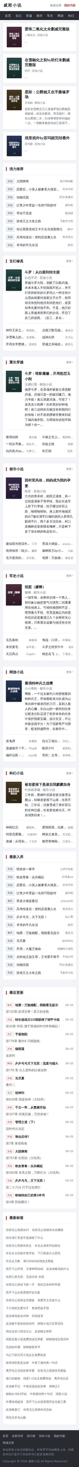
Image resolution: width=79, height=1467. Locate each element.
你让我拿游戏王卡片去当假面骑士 (39, 229)
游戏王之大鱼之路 (28, 221)
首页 (8, 15)
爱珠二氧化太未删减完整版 (47, 29)
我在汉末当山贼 (16, 1417)
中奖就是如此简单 (34, 1386)
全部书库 (17, 1436)
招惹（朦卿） (35, 587)
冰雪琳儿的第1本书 (15, 337)
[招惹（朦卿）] (14, 595)
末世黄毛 (12, 647)
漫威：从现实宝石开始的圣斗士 (16, 841)
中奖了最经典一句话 (44, 1362)
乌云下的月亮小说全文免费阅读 (26, 1355)
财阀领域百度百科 (57, 1339)
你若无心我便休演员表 (37, 1409)
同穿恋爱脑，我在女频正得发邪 (16, 834)
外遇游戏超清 (14, 1401)
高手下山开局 (14, 1269)
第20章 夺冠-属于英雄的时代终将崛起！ (33, 1026)
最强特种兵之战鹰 (39, 683)
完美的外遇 (13, 1347)
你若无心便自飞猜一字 (20, 1284)
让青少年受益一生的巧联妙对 (36, 205)
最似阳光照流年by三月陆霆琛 (18, 543)
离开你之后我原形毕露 (20, 1370)
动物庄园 (22, 197)
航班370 (48, 748)
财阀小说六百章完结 (50, 1323)
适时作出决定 (15, 1128)
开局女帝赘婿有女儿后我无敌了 (16, 344)
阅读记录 (55, 5)
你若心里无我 (14, 1276)
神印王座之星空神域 (15, 330)
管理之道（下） (26, 1122)
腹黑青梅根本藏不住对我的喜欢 (51, 841)
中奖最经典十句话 (41, 1394)
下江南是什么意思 (49, 1253)
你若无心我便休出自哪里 (47, 1230)
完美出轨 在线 (35, 1276)
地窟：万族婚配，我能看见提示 (52, 558)
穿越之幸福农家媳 (52, 344)
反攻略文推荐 (43, 1331)
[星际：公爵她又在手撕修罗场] (14, 100)
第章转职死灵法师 (17, 1362)
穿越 (29, 15)
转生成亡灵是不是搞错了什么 (24, 1237)
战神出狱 (48, 337)
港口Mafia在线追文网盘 (38, 1261)
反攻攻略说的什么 (57, 1269)
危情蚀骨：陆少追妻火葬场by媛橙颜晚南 (18, 550)
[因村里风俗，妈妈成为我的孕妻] (14, 488)
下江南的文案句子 (17, 1308)
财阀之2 (54, 1386)
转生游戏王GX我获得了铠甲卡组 (37, 1019)
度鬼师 (10, 741)
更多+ (69, 260)
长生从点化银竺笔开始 (20, 1253)
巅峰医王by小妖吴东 (54, 550)
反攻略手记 (13, 1386)
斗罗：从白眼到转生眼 (42, 272)
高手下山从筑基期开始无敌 (23, 1292)
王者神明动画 (34, 1269)
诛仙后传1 (22, 1136)
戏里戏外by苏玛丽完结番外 (47, 138)
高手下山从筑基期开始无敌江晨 (46, 1401)
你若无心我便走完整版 (20, 1300)
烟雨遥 (19, 1049)
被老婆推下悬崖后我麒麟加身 (47, 784)
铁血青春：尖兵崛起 (30, 877)
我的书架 (69, 5)
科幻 (71, 15)
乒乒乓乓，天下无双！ (31, 917)
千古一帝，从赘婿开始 (30, 1107)
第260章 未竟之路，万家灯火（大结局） (34, 1172)
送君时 (10, 1055)
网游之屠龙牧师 (51, 834)
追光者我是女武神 (17, 1316)
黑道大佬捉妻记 (51, 543)
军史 (50, 15)
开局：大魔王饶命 (28, 949)
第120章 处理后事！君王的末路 (27, 1011)
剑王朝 (46, 451)
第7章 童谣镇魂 (16, 1143)
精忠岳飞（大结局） (51, 654)
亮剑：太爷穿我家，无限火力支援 (51, 755)
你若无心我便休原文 (19, 1245)
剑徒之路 (48, 444)
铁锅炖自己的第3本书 (30, 1195)
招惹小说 (61, 1394)
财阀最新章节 (31, 1347)
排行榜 (31, 1436)
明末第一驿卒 (25, 869)
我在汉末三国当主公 (19, 1331)
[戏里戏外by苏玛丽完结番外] (14, 146)
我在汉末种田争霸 (49, 1284)
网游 (60, 15)
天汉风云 (12, 654)
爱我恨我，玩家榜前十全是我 (54, 827)
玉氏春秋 (12, 640)
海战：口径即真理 (51, 640)
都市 (39, 15)
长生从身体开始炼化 (47, 1245)
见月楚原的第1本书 (15, 558)
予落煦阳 (21, 1034)
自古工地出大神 (51, 741)
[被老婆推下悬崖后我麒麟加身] (14, 792)
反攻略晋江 (13, 1409)
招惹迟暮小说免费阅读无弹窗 (24, 1339)
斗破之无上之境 (51, 437)
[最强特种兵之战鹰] (14, 691)
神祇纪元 (12, 827)
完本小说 (44, 1436)
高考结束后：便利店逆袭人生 (36, 237)
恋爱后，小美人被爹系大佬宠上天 (38, 189)
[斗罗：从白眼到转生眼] (14, 280)
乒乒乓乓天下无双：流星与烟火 (36, 1063)
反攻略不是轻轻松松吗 (20, 1323)
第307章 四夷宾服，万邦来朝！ (27, 1114)
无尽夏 (21, 940)
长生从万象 (13, 1261)
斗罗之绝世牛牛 (53, 647)
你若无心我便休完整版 (52, 1370)
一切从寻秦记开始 (15, 444)
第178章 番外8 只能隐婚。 (24, 1041)
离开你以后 (61, 1378)
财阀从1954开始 (16, 1394)
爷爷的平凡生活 (27, 245)
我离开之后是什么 (49, 1300)
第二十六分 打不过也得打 (23, 1187)
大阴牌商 (22, 181)
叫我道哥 (37, 1316)
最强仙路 (12, 437)
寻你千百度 (24, 213)
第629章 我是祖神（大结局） (26, 1099)
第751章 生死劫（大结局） (24, 1158)
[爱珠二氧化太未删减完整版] (14, 37)
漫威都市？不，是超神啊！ (16, 748)
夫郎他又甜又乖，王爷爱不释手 (37, 957)
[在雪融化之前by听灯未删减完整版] (14, 68)
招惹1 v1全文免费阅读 (37, 1378)
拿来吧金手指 (40, 1308)
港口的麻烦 (13, 1378)
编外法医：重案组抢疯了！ (16, 755)
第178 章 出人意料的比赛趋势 (26, 1070)
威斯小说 (13, 5)
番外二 (10, 1084)
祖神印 (19, 1093)
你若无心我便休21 (17, 1230)
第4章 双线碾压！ (18, 1202)
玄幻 (18, 15)
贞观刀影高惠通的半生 (52, 330)
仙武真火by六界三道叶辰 (15, 451)
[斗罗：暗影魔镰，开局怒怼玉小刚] (14, 381)
